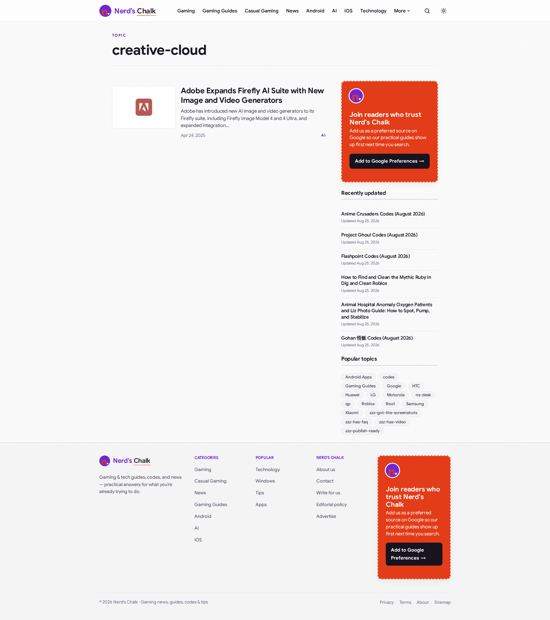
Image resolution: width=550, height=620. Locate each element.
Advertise (326, 516)
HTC (416, 386)
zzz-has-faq (356, 422)
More (400, 11)
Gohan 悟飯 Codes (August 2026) (376, 338)
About (423, 602)
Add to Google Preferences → (389, 161)
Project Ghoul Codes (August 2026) (379, 235)
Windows (265, 481)
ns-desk (423, 395)
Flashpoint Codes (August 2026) (375, 256)
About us (325, 469)
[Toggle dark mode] (444, 11)
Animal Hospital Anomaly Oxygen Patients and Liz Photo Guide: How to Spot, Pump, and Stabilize (386, 311)
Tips (260, 493)
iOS (348, 11)
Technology (373, 11)
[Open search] (427, 11)
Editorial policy (331, 504)
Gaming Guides (219, 11)
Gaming (186, 11)
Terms (405, 602)
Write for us (328, 493)
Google (394, 386)
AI (334, 11)
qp (347, 403)
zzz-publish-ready (362, 430)
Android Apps (358, 377)
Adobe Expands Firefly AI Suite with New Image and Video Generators (252, 95)
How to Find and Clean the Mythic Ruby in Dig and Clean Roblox (386, 280)
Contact (325, 481)
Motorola (396, 395)
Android (315, 11)
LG (373, 395)
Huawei (352, 395)
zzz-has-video (392, 422)
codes (388, 377)
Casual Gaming (262, 11)
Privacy (387, 602)
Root (390, 403)
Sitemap (442, 602)
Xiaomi (351, 412)
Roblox (368, 403)
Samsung (415, 403)
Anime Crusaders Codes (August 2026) (383, 214)
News (292, 11)
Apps (261, 504)
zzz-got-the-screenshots (393, 412)
